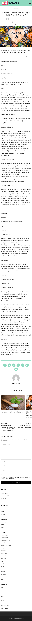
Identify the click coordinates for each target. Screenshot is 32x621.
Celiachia (3, 511)
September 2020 (5, 495)
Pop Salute (13, 18)
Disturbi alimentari (5, 522)
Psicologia (3, 558)
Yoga (2, 589)
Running (3, 563)
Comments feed (5, 605)
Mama (2, 548)
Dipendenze (4, 519)
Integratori (16, 8)
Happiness (3, 532)
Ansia (2, 509)
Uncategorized (4, 584)
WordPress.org (4, 608)
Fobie (2, 527)
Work (2, 587)
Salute (2, 566)
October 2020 (4, 493)
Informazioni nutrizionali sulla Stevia (12, 412)
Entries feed (4, 603)
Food (2, 529)
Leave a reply (17, 21)
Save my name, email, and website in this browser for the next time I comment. (15, 478)
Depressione (4, 516)
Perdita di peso (5, 556)
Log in (2, 600)
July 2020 (3, 498)
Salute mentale (5, 569)
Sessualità (3, 574)
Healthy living (4, 537)
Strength (3, 579)
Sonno (2, 576)
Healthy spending (5, 540)
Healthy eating (4, 535)
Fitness (3, 524)
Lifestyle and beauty (6, 545)
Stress (2, 582)
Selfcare (3, 571)
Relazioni (3, 561)
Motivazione (4, 553)
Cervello (3, 514)
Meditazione (4, 550)
